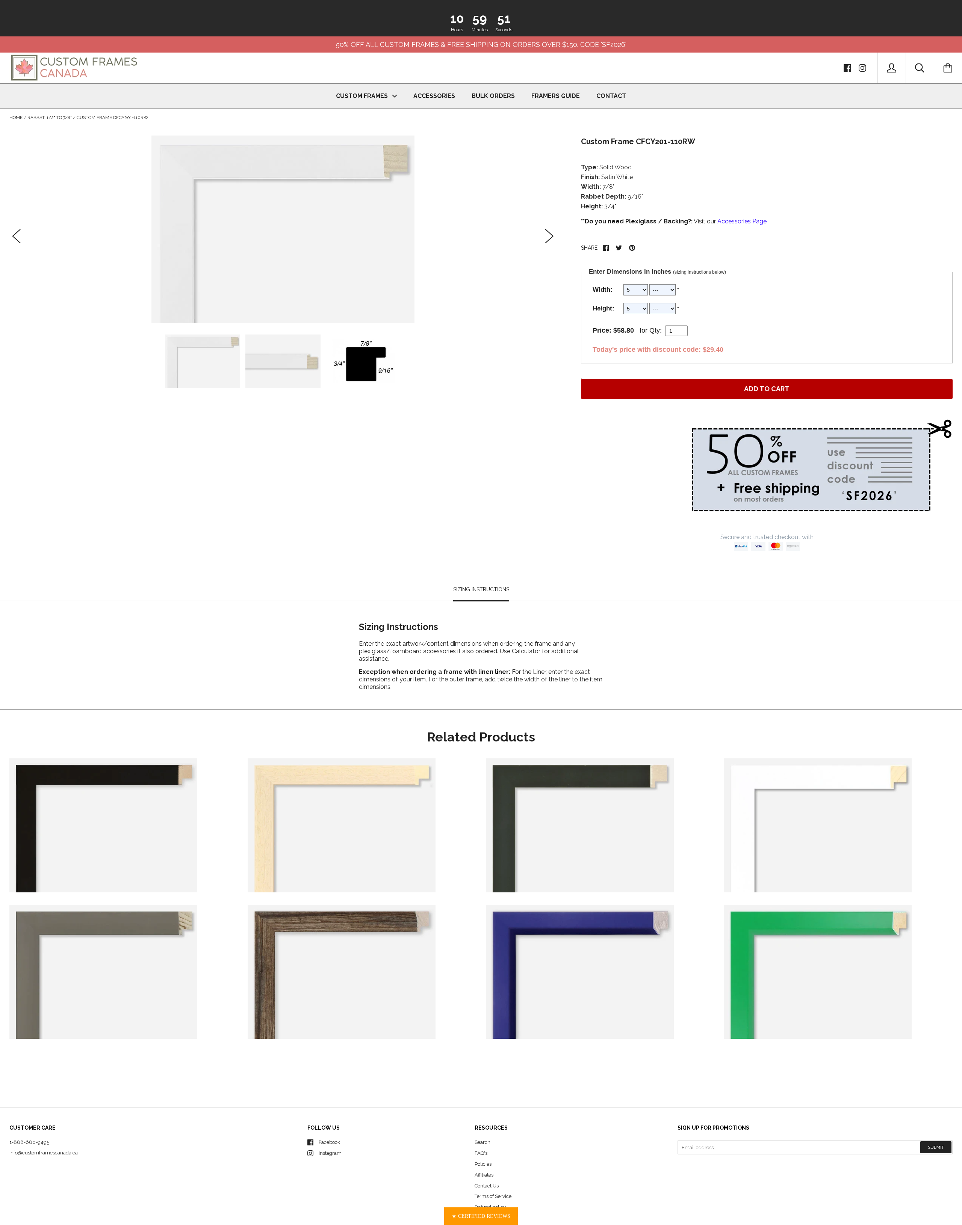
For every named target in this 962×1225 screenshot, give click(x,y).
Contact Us (487, 1186)
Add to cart (767, 389)
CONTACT (611, 95)
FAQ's (481, 1153)
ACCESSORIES (434, 95)
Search (482, 1142)
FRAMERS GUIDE (555, 95)
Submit (936, 1147)
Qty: (655, 330)
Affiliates (484, 1175)
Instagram (330, 1153)
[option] (283, 229)
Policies (483, 1164)
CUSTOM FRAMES (362, 95)
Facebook (329, 1142)
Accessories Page (742, 221)
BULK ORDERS (493, 95)
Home (16, 117)
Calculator (527, 650)
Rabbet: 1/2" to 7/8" (49, 117)
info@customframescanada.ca (43, 1153)
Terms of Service (493, 1196)
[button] (481, 1216)
